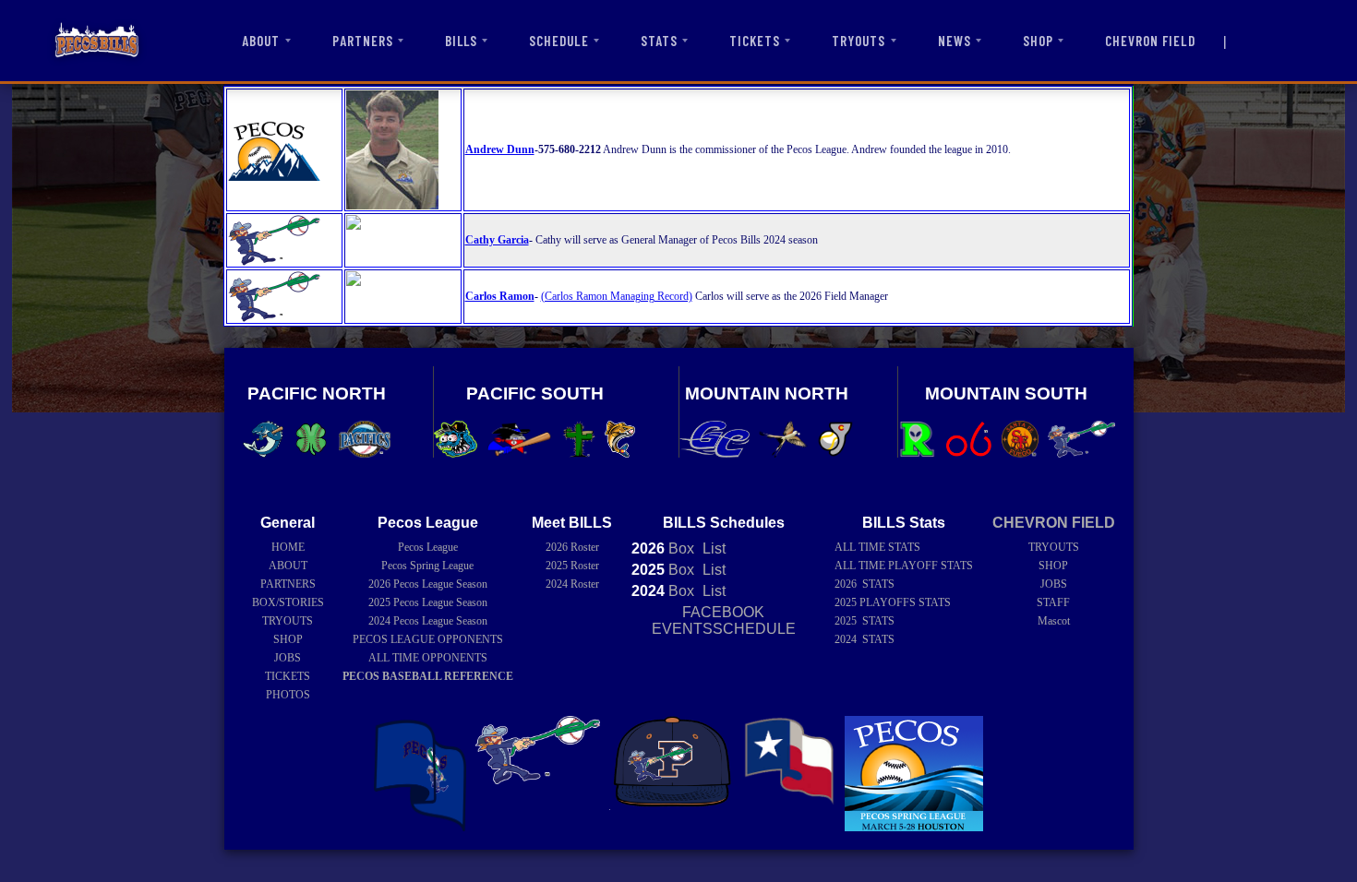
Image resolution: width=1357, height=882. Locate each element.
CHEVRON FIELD (1150, 40)
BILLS (461, 40)
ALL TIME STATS (877, 547)
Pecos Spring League (427, 565)
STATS (659, 40)
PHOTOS (288, 694)
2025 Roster (572, 565)
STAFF (1053, 602)
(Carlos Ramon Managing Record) (616, 296)
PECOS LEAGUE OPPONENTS (428, 639)
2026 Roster (572, 547)
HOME (288, 547)
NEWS (954, 40)
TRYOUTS (858, 40)
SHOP (1038, 40)
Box (662, 548)
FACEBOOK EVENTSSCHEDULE (724, 620)
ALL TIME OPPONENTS (427, 657)
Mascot (1054, 620)
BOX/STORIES (288, 602)
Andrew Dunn (499, 149)
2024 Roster (572, 584)
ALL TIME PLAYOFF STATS (904, 565)
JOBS (287, 657)
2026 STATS (865, 584)
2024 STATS (865, 639)
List (712, 548)
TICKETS (754, 40)
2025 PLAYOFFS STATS (893, 602)
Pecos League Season (427, 584)
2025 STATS (865, 620)
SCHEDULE (558, 40)
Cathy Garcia (497, 239)
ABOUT (261, 40)
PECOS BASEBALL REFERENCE (427, 676)
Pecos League (428, 547)
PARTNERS (362, 40)
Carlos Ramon (499, 296)
